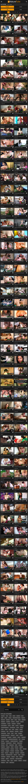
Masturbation (8, 743)
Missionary (12, 745)
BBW (2, 717)
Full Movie (3, 731)
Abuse (22, 781)
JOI (19, 739)
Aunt (22, 715)
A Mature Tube (14, 1)
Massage (3, 743)
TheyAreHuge (3, 69)
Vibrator (20, 760)
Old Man (16, 747)
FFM (13, 729)
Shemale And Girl (9, 754)
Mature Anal (19, 743)
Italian (19, 737)
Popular (7, 6)
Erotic (2, 729)
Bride (19, 719)
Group (8, 733)
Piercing (24, 748)
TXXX (2, 183)
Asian (14, 715)
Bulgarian (3, 721)
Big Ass (23, 717)
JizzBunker (3, 103)
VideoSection (3, 286)
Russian (6, 752)
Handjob (20, 733)
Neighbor (3, 747)
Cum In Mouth (3, 725)
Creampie (13, 723)
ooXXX (2, 354)
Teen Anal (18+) (18, 758)
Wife (7, 762)
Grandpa (16, 731)
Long (21, 9)
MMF (16, 745)
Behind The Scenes (16, 717)
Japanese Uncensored (13, 739)
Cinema (22, 721)
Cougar (8, 723)
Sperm (23, 754)
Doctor (17, 725)
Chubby (17, 721)
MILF (7, 745)
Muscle (20, 745)
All (7, 9)
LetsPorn (2, 343)
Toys (12, 760)
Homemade (3, 737)
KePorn (16, 229)
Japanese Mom (4, 739)
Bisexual (7, 719)
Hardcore (12, 735)
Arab (10, 715)
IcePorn (2, 58)
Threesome (3, 760)
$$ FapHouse (17, 696)
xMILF (16, 92)
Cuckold (18, 723)
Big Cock (3, 719)
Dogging (21, 725)
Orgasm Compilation (5, 748)
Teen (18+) (12, 758)
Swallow (21, 756)
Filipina (16, 729)
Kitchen (2, 741)
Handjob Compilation (5, 735)
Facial (6, 729)
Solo (19, 754)
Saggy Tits (12, 752)
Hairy (16, 733)
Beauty (10, 717)
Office (12, 747)
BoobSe (16, 650)
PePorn (16, 422)
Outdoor (12, 748)
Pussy (2, 752)
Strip (17, 756)
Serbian (2, 754)
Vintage (24, 760)
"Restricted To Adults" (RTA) (16, 779)
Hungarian (9, 737)
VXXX (2, 434)
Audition (18, 715)
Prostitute (17, 750)
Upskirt (15, 760)
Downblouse (12, 727)
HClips (16, 160)
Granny (21, 731)
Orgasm (21, 747)
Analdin (16, 103)
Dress (18, 727)
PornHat (2, 92)
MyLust (2, 411)
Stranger (8, 756)
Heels (17, 735)
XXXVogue (3, 126)
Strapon (13, 756)
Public (22, 750)
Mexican (2, 745)
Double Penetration (4, 727)
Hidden (21, 735)
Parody (16, 748)
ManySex (2, 491)
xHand (16, 548)
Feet (10, 729)
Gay (7, 731)
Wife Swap (12, 762)
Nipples (7, 747)
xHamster (2, 46)
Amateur (2, 715)
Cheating (8, 721)
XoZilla (16, 35)
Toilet (8, 760)
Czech (9, 725)
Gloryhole (11, 731)
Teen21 (16, 365)
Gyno (12, 733)
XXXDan (2, 616)
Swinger (2, 758)
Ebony (21, 727)
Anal (7, 715)
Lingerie (20, 741)
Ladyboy (7, 741)
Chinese (12, 721)
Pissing (2, 750)
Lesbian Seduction (14, 741)
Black (12, 719)
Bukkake (23, 719)
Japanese (23, 737)
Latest (20, 6)
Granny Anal (3, 733)
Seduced (22, 752)
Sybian (7, 758)
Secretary (17, 752)
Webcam (3, 762)
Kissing (23, 739)
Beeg (15, 149)
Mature (14, 743)
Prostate (12, 750)
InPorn (16, 217)
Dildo (13, 725)
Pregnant (7, 750)
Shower (15, 754)
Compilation (3, 723)
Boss (16, 719)
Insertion (14, 737)
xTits (15, 69)
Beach (6, 717)
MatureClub (3, 35)
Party (20, 748)
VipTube (2, 536)
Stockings (3, 756)
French (21, 729)
